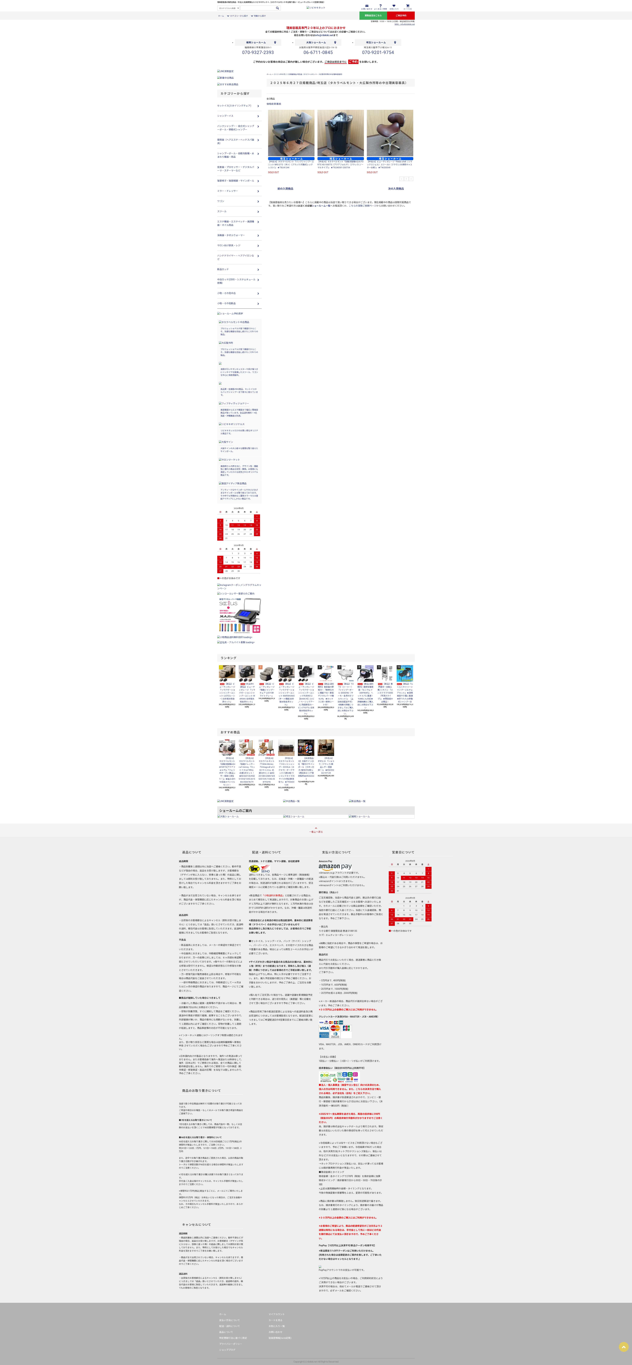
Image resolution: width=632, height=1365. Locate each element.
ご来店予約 (401, 15)
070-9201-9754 (378, 52)
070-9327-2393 (258, 52)
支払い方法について (229, 1320)
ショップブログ (227, 1350)
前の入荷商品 (285, 188)
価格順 (270, 104)
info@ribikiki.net (324, 35)
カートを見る (275, 1320)
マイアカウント (277, 1314)
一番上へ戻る (316, 831)
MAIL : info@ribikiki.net (405, 24)
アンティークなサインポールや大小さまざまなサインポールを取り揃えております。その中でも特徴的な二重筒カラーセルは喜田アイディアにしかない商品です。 (239, 494)
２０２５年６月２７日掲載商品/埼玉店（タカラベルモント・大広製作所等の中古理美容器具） (308, 74)
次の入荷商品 (396, 188)
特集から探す (260, 16)
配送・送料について (229, 1326)
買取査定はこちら (373, 15)
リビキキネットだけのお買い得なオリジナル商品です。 (239, 432)
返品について (226, 1332)
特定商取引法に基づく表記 (233, 1338)
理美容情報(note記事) (280, 1338)
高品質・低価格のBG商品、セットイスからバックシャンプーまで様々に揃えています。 (239, 392)
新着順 (277, 104)
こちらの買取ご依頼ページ (362, 205)
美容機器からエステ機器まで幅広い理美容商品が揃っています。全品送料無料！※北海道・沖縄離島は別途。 (239, 413)
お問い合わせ (275, 1332)
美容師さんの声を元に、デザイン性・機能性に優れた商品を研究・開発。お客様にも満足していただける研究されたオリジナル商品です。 (239, 470)
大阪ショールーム (316, 42)
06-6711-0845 (318, 52)
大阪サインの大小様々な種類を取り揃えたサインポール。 (239, 450)
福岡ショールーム (256, 42)
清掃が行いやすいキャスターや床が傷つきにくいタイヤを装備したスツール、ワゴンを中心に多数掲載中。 (239, 372)
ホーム (221, 16)
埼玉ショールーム (376, 42)
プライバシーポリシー (230, 1344)
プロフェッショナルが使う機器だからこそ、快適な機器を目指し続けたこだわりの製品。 (239, 331)
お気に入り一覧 (277, 1326)
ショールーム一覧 (321, 205)
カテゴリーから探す (239, 16)
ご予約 (353, 61)
